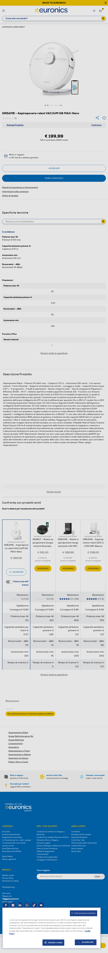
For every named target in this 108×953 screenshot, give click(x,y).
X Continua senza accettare (83, 913)
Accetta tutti (87, 942)
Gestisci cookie (55, 942)
